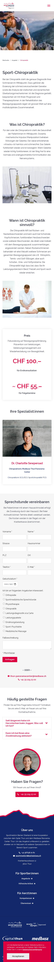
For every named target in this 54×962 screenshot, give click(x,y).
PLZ (4, 555)
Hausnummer (34, 543)
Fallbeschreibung (10, 638)
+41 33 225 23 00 (28, 679)
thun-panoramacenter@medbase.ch (28, 676)
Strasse (6, 543)
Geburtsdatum (10, 579)
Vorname (7, 531)
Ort (29, 555)
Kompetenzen (26, 898)
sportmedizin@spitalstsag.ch (28, 856)
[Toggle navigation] (48, 6)
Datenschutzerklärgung (32, 949)
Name (31, 531)
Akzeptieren (18, 956)
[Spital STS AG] (17, 938)
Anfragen (10, 659)
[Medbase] (41, 938)
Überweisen (26, 903)
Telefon (7, 567)
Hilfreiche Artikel (26, 884)
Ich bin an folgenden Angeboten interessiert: (23, 590)
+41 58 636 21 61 (28, 853)
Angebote (25, 879)
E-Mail (31, 567)
